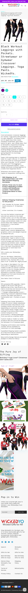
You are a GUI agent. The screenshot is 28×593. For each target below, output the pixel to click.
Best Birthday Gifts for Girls (19, 557)
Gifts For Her (5, 552)
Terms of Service (4, 569)
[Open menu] (2, 5)
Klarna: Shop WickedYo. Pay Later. (6, 563)
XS (9, 97)
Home (3, 11)
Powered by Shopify (17, 590)
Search (3, 547)
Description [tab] (5, 132)
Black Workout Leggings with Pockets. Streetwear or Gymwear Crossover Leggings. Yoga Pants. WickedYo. (11, 14)
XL (3, 101)
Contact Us (18, 574)
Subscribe (21, 512)
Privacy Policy (5, 574)
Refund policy (19, 568)
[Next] (26, 32)
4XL (20, 101)
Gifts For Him (19, 552)
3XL (15, 101)
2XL (9, 101)
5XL (4, 105)
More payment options (14, 129)
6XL (9, 105)
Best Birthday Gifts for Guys (5, 557)
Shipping (3, 82)
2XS (4, 97)
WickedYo (15, 77)
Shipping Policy (18, 562)
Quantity (4, 112)
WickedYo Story (18, 548)
